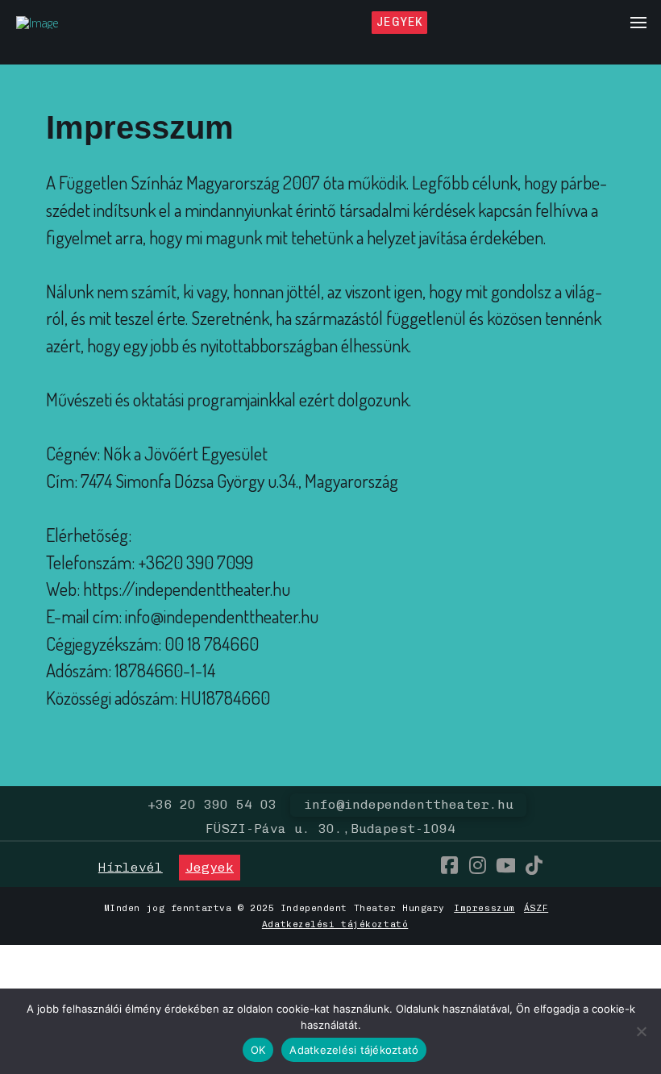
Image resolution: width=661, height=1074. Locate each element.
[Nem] (641, 1031)
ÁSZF (536, 908)
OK (258, 1049)
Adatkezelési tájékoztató (335, 924)
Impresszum (484, 908)
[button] (638, 22)
